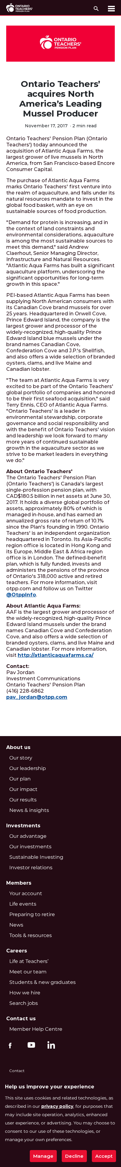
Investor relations (30, 867)
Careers (16, 951)
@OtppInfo (21, 595)
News (16, 925)
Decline (74, 1156)
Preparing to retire (32, 914)
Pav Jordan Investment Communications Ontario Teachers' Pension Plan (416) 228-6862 (45, 681)
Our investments (30, 847)
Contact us (21, 1019)
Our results (23, 800)
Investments (23, 826)
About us (18, 747)
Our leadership (27, 768)
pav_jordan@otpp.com (36, 697)
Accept (104, 1156)
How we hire (24, 993)
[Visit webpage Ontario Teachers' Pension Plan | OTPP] (19, 7)
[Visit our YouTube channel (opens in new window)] (30, 1045)
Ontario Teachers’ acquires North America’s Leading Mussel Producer (60, 98)
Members (18, 883)
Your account (25, 893)
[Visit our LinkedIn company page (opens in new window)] (49, 1046)
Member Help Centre (35, 1029)
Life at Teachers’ (28, 961)
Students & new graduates (42, 982)
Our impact (23, 789)
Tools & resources (30, 935)
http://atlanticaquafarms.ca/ (55, 655)
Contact (17, 1070)
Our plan (20, 779)
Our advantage (28, 836)
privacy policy (57, 1106)
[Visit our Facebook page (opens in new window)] (10, 1045)
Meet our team (28, 972)
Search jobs (23, 1003)
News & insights (29, 810)
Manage (43, 1156)
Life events (22, 904)
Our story (20, 758)
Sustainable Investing (36, 857)
